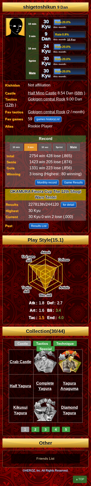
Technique (65, 343)
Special (46, 349)
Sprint (59, 147)
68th (79, 93)
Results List (38, 226)
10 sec (44, 147)
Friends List (45, 458)
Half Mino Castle (42, 93)
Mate (73, 147)
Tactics (42, 343)
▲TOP (79, 479)
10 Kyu (71, 39)
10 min (16, 147)
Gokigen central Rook (46, 99)
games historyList (47, 119)
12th (10, 105)
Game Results (73, 182)
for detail (68, 204)
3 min (31, 147)
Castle (22, 343)
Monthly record (47, 182)
